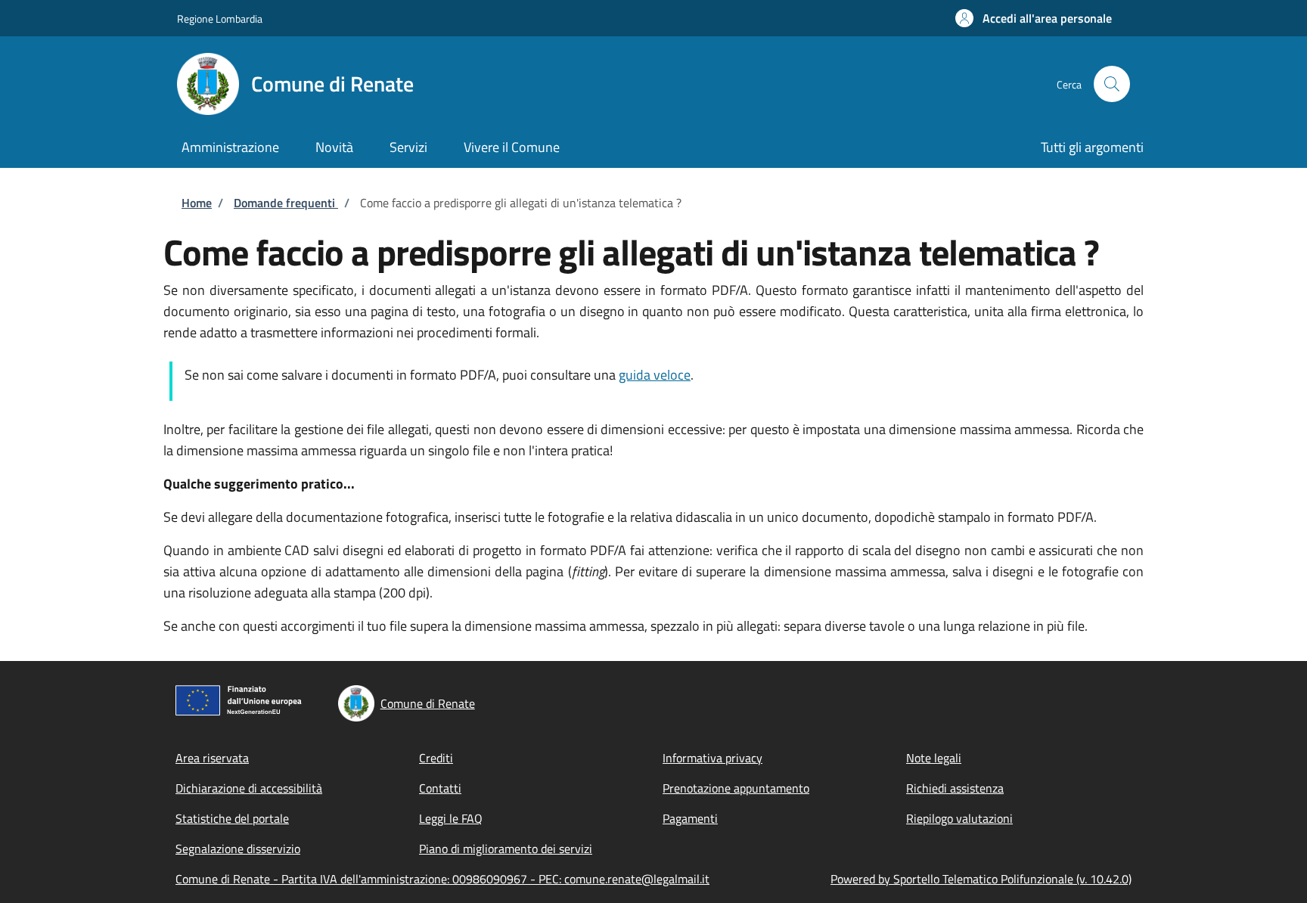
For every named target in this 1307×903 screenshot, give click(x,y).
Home (197, 203)
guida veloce (655, 375)
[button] (1033, 18)
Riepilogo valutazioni (959, 818)
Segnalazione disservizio (237, 848)
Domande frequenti (286, 203)
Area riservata (212, 758)
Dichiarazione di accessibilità (248, 788)
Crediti (436, 758)
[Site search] (1112, 84)
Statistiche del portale (232, 818)
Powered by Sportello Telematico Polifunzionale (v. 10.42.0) (981, 879)
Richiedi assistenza (955, 788)
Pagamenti (690, 818)
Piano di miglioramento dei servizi (505, 848)
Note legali (933, 758)
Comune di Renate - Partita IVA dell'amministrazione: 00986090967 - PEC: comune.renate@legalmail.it (442, 879)
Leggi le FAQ (451, 818)
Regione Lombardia (219, 18)
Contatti (440, 788)
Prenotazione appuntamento (736, 788)
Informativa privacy (712, 758)
